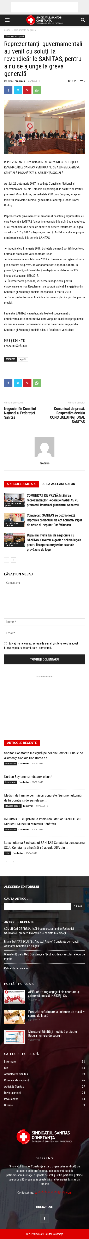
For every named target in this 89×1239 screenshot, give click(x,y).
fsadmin (20, 80)
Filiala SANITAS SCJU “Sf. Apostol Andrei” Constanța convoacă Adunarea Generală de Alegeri (41, 944)
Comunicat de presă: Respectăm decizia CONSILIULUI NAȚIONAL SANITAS (67, 415)
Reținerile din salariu (16, 968)
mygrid (23, 359)
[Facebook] (8, 90)
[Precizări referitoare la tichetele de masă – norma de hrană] (14, 1017)
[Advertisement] (44, 7)
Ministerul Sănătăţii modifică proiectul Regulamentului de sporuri (52, 1034)
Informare (10, 763)
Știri (7, 853)
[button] (7, 20)
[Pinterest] (27, 90)
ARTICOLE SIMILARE (22, 484)
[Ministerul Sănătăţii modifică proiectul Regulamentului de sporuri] (14, 1037)
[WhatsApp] (37, 90)
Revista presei (12, 805)
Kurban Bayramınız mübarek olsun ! (28, 777)
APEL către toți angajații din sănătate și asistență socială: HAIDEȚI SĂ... (53, 994)
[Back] (44, 457)
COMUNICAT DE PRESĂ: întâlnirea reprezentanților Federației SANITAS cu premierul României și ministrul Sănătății (53, 500)
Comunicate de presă (25, 30)
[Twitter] (18, 90)
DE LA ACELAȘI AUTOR (58, 484)
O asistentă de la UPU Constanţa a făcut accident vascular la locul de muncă (44, 956)
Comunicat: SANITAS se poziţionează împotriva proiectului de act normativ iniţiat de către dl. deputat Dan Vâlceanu (54, 520)
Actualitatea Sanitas (11, 524)
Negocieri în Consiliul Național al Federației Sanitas (20, 412)
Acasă (7, 30)
